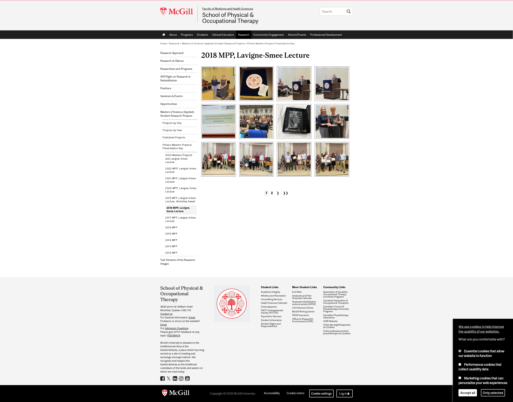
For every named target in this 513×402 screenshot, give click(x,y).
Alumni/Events (297, 34)
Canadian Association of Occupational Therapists (335, 301)
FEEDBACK (173, 335)
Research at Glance (172, 60)
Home (163, 34)
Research (243, 34)
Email (192, 317)
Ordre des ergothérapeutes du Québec (336, 326)
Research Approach (172, 53)
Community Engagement (268, 34)
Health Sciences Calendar (274, 303)
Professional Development (326, 34)
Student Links (269, 287)
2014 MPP (171, 240)
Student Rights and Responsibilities (271, 325)
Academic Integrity (270, 292)
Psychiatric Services (271, 316)
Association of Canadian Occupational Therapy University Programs (335, 294)
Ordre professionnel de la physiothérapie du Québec (336, 332)
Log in (343, 393)
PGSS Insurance (300, 315)
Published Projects (174, 137)
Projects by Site (172, 123)
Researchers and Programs (176, 68)
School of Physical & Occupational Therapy (230, 18)
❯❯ (285, 193)
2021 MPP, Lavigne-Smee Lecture (180, 180)
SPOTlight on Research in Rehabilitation (175, 78)
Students (202, 34)
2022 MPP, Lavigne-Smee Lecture (180, 170)
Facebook (163, 378)
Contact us (166, 313)
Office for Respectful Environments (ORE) (302, 320)
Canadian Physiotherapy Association (335, 316)
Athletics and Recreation (273, 296)
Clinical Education (223, 34)
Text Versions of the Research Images (177, 261)
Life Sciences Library (302, 308)
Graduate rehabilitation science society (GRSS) (304, 303)
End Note (297, 292)
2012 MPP (171, 252)
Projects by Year (172, 130)
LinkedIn (175, 378)
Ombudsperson (269, 307)
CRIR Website (330, 321)
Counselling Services (271, 299)
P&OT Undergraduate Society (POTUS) (272, 311)
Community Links (334, 287)
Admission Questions (176, 328)
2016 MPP (171, 227)
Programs (187, 34)
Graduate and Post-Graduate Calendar (302, 297)
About (173, 34)
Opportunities (168, 103)
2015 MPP (171, 233)
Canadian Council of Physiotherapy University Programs (336, 309)
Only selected (493, 393)
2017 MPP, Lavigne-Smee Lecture (180, 219)
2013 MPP (171, 246)
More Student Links (304, 287)
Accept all (467, 393)
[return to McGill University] (176, 394)
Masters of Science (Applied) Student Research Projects (213, 43)
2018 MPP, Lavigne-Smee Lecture (178, 210)
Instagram (181, 378)
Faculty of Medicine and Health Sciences (227, 8)
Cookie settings (321, 393)
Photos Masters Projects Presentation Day (271, 43)
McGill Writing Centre (303, 311)
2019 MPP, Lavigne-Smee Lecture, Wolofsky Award (180, 200)
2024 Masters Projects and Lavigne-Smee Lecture (178, 159)
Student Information (271, 320)
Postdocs (165, 88)
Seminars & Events (171, 96)
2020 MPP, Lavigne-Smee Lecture (180, 190)
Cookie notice (295, 393)
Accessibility (272, 393)
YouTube (188, 378)
